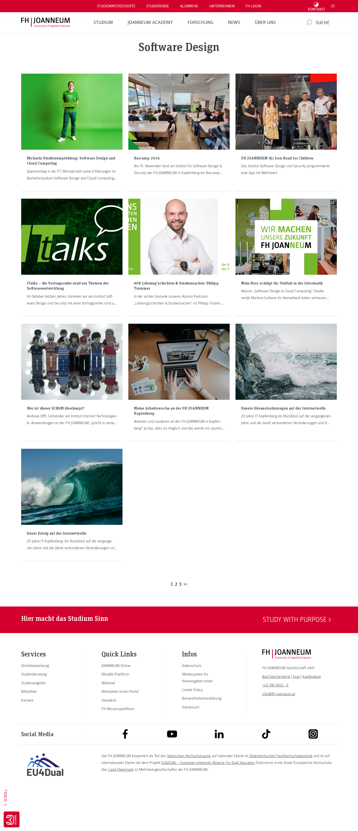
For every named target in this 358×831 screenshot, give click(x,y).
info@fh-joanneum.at (278, 694)
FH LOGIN (253, 6)
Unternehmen (222, 6)
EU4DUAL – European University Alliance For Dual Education (208, 762)
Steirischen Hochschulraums (189, 755)
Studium (103, 22)
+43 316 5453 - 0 (275, 685)
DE (333, 6)
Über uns (265, 22)
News (234, 22)
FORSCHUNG (200, 22)
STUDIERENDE (157, 6)
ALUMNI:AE (189, 6)
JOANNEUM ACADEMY (150, 22)
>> (185, 584)
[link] (45, 665)
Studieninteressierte (116, 6)
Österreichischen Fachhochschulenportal (280, 755)
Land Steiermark (120, 769)
